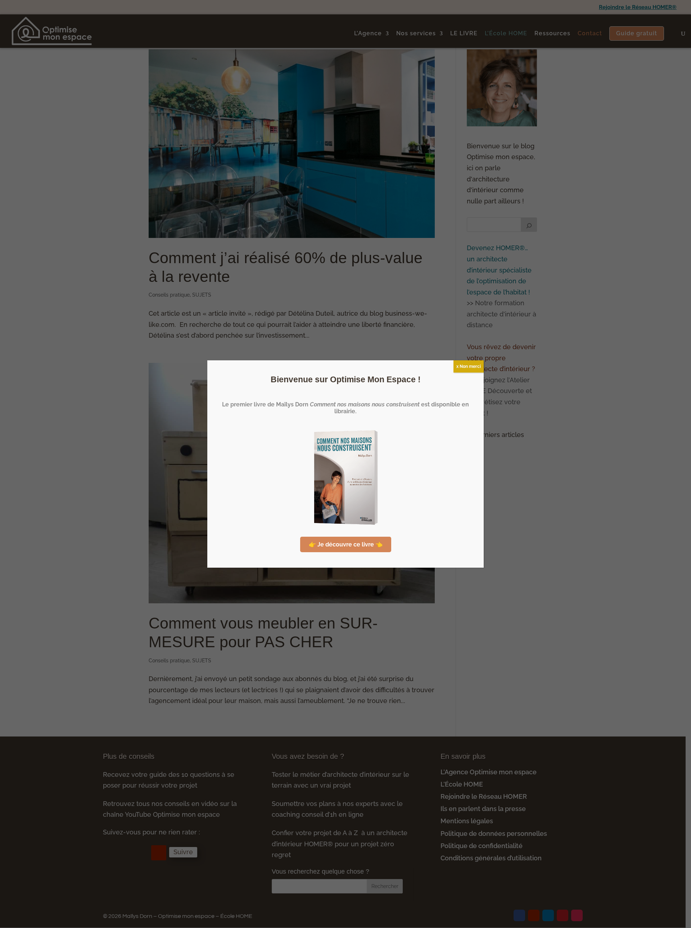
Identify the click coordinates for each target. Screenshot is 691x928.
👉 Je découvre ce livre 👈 (346, 544)
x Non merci (468, 366)
